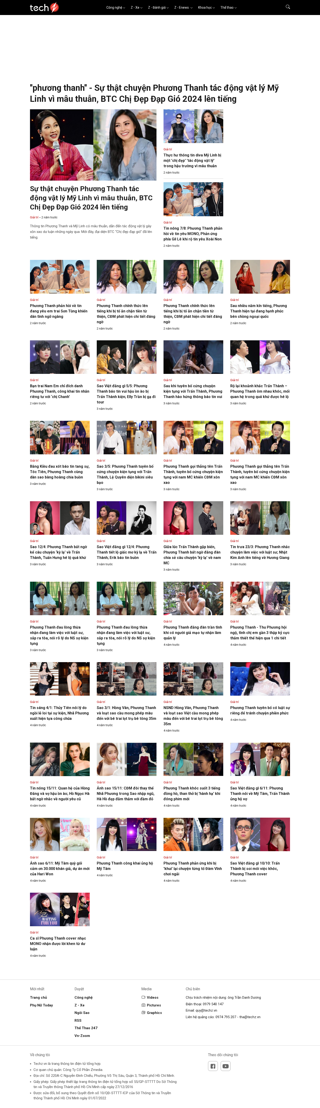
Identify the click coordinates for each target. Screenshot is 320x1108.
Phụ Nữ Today (41, 1005)
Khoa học (205, 7)
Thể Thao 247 (85, 1028)
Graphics (154, 1013)
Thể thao (227, 7)
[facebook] (213, 1066)
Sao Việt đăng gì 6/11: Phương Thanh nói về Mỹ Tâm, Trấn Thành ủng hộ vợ (260, 793)
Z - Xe (135, 7)
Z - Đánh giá (157, 7)
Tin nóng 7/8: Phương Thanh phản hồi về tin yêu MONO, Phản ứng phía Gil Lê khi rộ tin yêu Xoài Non (193, 233)
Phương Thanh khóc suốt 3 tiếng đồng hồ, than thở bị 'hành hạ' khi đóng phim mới (192, 793)
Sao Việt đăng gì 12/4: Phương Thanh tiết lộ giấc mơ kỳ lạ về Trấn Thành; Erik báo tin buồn (126, 552)
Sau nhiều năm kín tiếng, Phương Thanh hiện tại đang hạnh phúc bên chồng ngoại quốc (258, 311)
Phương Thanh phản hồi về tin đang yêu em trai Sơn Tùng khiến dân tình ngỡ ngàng (58, 311)
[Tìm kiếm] (285, 7)
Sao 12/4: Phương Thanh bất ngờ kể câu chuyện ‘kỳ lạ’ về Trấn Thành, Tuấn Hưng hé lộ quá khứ (58, 552)
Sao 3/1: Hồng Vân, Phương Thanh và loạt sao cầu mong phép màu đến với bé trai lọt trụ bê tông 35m (126, 713)
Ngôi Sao (81, 1013)
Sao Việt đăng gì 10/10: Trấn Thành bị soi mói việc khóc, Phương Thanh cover (255, 868)
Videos (152, 997)
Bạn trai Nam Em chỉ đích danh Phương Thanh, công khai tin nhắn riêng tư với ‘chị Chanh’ (59, 391)
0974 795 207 (226, 1017)
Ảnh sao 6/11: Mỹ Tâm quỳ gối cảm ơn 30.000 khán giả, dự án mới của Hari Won (59, 868)
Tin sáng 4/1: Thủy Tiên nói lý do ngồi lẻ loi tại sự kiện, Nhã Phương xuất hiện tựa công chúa (59, 713)
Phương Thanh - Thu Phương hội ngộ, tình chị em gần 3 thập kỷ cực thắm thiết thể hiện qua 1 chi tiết (260, 632)
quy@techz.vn (206, 1010)
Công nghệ (114, 7)
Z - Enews (182, 7)
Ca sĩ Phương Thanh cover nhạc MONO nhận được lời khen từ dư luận (58, 943)
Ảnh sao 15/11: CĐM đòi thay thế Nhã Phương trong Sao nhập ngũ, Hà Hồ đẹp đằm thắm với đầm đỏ (125, 793)
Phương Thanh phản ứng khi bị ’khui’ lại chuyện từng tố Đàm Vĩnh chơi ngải (193, 868)
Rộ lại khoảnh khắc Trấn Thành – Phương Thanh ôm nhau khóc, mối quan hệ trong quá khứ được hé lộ (260, 391)
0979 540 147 (213, 1004)
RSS (78, 1020)
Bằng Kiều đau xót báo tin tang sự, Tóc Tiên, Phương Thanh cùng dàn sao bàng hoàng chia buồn (59, 471)
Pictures (154, 1005)
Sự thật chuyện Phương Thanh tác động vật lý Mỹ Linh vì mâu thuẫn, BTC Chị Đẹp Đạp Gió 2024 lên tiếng (91, 198)
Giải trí (34, 217)
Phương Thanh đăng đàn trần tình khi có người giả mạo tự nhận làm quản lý (193, 632)
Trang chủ (38, 997)
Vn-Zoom (82, 1036)
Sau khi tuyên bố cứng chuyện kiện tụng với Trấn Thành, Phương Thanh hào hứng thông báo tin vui (193, 391)
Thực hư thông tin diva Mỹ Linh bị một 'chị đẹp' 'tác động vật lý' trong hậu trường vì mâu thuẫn (192, 160)
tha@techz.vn (249, 1017)
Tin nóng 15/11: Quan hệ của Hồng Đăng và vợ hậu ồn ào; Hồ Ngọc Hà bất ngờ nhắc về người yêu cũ (60, 793)
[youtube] (226, 1066)
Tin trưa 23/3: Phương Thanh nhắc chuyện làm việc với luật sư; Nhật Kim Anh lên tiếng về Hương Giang (260, 552)
